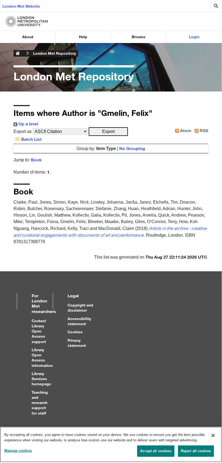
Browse (138, 36)
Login (194, 36)
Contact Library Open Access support (39, 331)
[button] (108, 131)
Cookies (75, 332)
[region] (111, 444)
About (27, 36)
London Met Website (21, 6)
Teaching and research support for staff (40, 402)
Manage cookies (18, 451)
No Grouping (132, 148)
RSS (203, 130)
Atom (185, 130)
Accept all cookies (155, 451)
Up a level (27, 123)
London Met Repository (54, 53)
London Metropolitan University (18, 53)
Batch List (31, 139)
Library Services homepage (41, 378)
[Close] (213, 435)
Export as (23, 131)
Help (83, 36)
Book (36, 159)
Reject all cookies (196, 451)
